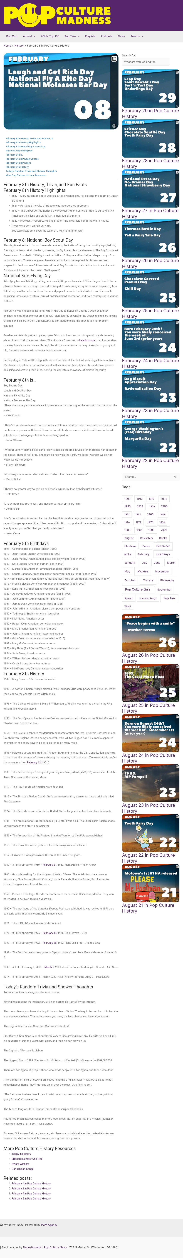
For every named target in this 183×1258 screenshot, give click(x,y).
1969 (162, 514)
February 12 (34, 762)
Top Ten (169, 598)
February (143, 554)
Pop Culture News (55, 1247)
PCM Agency (49, 1224)
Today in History (21, 1153)
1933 (164, 498)
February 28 (49, 942)
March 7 (49, 967)
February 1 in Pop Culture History (31, 1183)
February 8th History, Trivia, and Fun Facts (29, 138)
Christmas (130, 546)
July (144, 562)
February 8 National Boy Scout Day (25, 146)
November (162, 571)
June (157, 562)
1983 (127, 529)
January (130, 562)
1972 (138, 522)
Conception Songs (23, 1168)
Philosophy (167, 580)
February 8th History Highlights (23, 142)
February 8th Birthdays (18, 162)
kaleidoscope (87, 340)
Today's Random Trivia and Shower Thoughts (31, 171)
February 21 (49, 864)
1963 (150, 514)
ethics (127, 554)
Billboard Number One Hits (27, 1158)
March (171, 562)
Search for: (129, 55)
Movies (142, 571)
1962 (138, 514)
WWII (127, 606)
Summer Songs (148, 598)
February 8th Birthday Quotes (22, 158)
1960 (164, 506)
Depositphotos (32, 1247)
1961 (126, 514)
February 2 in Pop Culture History (31, 1188)
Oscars (148, 580)
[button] (33, 36)
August (129, 538)
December (163, 546)
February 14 (49, 933)
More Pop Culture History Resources (26, 175)
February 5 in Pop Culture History (31, 1198)
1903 (127, 498)
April (164, 530)
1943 (128, 506)
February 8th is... (15, 154)
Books (163, 538)
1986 (139, 530)
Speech (128, 598)
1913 (140, 498)
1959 (152, 506)
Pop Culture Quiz (137, 589)
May (127, 571)
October (130, 580)
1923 (152, 498)
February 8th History (17, 166)
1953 (140, 506)
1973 (150, 522)
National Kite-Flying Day (19, 150)
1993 (151, 530)
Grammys (163, 554)
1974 (162, 522)
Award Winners (20, 1163)
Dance (146, 546)
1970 (127, 522)
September (164, 589)
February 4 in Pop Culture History (31, 1193)
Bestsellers (146, 538)
